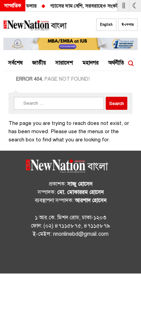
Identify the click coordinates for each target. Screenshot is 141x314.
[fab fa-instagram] (70, 256)
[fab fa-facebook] (57, 256)
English (106, 24)
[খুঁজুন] (131, 63)
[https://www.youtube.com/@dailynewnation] (84, 256)
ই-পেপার (128, 24)
